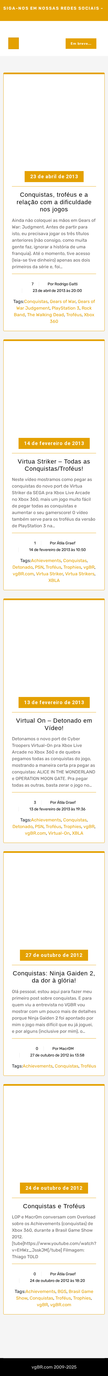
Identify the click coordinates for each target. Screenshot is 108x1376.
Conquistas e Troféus (54, 1206)
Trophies (72, 567)
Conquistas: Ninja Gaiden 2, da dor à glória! (54, 977)
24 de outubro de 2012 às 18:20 (57, 1280)
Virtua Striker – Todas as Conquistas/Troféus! (54, 465)
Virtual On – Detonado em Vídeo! (54, 724)
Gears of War (63, 301)
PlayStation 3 (65, 308)
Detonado (22, 567)
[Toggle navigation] (13, 43)
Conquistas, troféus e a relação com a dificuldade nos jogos (54, 202)
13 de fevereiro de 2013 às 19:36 (57, 809)
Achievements (46, 560)
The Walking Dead (45, 314)
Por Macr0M (63, 1048)
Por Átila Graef (62, 543)
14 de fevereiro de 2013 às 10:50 (57, 549)
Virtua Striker (49, 573)
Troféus (74, 314)
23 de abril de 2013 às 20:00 (57, 290)
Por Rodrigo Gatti (63, 284)
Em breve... (81, 44)
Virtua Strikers (79, 573)
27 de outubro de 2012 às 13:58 (56, 1055)
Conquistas (36, 301)
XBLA (54, 580)
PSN (39, 567)
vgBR (88, 567)
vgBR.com (23, 573)
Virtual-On (59, 833)
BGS (62, 1291)
